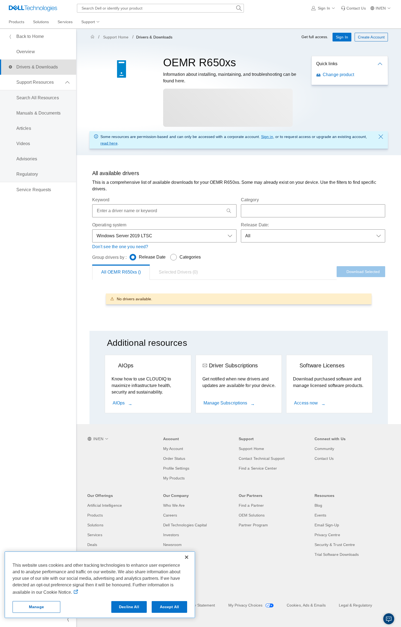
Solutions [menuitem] (41, 22)
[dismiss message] (381, 136)
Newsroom (172, 544)
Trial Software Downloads (337, 554)
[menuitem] (91, 22)
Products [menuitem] (16, 22)
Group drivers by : (109, 257)
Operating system (109, 225)
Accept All (169, 607)
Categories (190, 257)
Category (250, 199)
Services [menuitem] (65, 22)
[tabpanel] (238, 299)
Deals (92, 544)
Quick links (326, 63)
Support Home (115, 37)
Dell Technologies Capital (185, 525)
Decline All (129, 607)
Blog (318, 505)
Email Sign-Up (327, 525)
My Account (173, 448)
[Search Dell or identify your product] (239, 8)
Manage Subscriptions (226, 403)
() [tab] (121, 272)
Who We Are (174, 505)
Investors (171, 535)
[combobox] (160, 8)
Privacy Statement (199, 605)
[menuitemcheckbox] (38, 82)
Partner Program (253, 525)
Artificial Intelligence (104, 505)
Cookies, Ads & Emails (306, 605)
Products (95, 515)
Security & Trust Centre (335, 544)
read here (109, 143)
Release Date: (255, 225)
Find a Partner (251, 505)
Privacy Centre (327, 535)
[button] (324, 8)
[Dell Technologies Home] (33, 8)
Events (320, 515)
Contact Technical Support (262, 458)
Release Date (152, 257)
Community (324, 448)
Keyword (101, 199)
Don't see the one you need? (120, 246)
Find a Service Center (258, 468)
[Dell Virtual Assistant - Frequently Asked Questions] (388, 618)
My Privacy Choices (246, 605)
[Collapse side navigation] (68, 619)
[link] (353, 8)
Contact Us (324, 458)
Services (94, 535)
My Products (174, 478)
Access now (306, 403)
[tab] (178, 272)
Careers (170, 515)
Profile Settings (176, 468)
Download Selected (363, 271)
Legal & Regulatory (355, 605)
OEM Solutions (252, 515)
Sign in (267, 136)
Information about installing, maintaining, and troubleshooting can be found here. (230, 77)
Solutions (95, 525)
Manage (36, 607)
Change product (338, 74)
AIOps (119, 403)
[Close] (187, 557)
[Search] (229, 211)
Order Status (174, 458)
